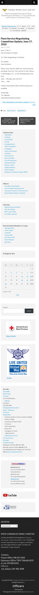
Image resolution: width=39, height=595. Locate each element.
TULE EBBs (6, 392)
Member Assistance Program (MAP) (16, 172)
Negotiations (22, 111)
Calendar (8, 153)
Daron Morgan (9, 240)
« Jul (17, 295)
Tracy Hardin (9, 235)
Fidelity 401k (7, 415)
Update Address (10, 167)
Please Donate (11, 336)
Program (11, 170)
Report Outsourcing (9, 26)
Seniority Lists (9, 156)
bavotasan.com (28, 592)
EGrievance (19, 590)
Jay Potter (8, 242)
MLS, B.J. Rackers (10, 209)
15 (31, 276)
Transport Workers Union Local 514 (24, 580)
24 (5, 284)
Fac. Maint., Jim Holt (11, 214)
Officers (4, 566)
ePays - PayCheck (8, 410)
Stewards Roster (10, 163)
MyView (7, 401)
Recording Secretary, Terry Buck (15, 193)
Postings (7, 137)
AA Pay (7, 142)
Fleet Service (11, 111)
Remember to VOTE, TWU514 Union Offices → (27, 121)
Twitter (11, 540)
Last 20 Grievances (11, 160)
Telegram (28, 538)
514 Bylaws (8, 149)
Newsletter (8, 135)
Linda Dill (7, 233)
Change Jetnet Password (11, 408)
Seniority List (15, 479)
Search (5, 307)
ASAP (6, 170)
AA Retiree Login (8, 443)
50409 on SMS (21, 540)
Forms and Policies (11, 151)
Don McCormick (10, 237)
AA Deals (6, 440)
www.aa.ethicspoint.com (14, 452)
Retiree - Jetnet (9, 165)
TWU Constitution (10, 146)
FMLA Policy (6, 394)
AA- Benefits (9, 140)
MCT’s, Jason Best (10, 212)
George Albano (9, 228)
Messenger (4, 540)
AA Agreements (10, 144)
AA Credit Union (8, 438)
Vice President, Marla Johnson (14, 188)
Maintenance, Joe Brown (12, 207)
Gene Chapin (9, 230)
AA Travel (6, 412)
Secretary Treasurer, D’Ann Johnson (16, 191)
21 (27, 280)
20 (22, 280)
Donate (9, 378)
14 (27, 276)
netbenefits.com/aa (11, 436)
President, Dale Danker (12, 186)
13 (22, 276)
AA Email (5, 396)
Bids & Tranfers (10, 158)
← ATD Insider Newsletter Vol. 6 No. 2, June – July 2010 (9, 121)
